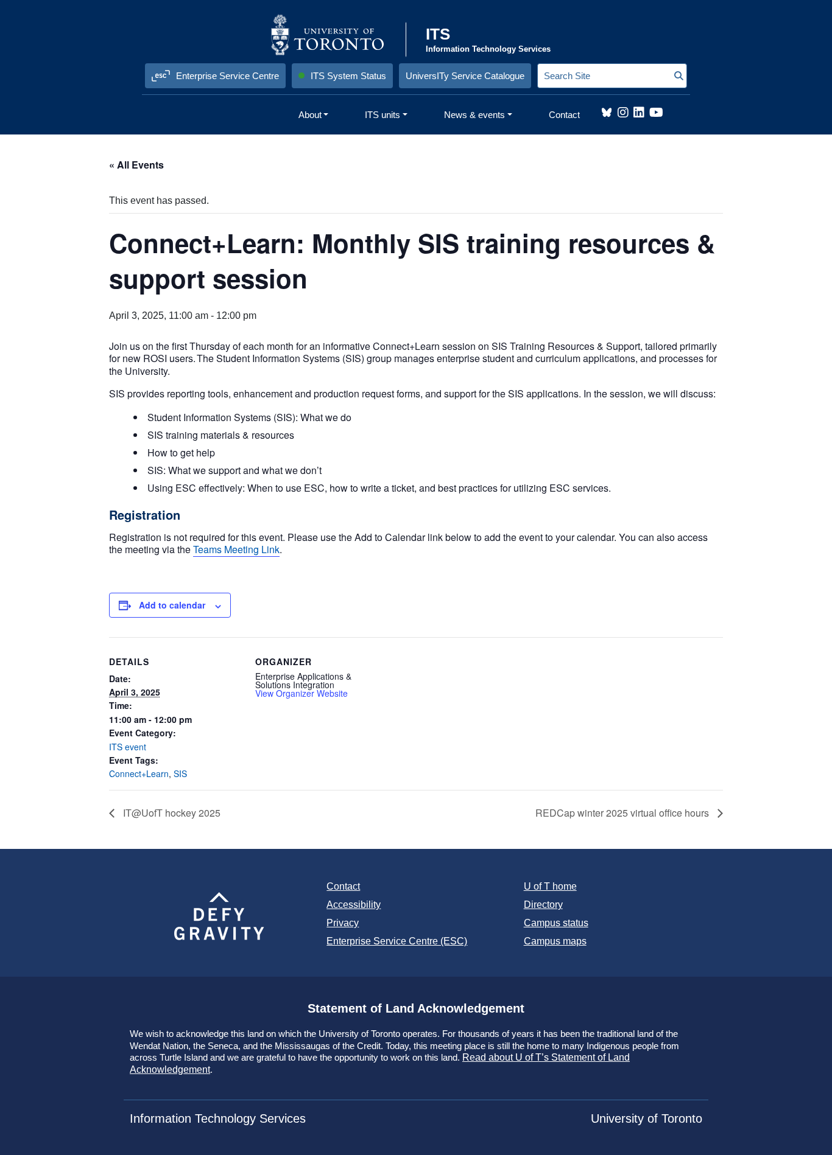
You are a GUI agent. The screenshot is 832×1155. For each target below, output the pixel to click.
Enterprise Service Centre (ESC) (396, 941)
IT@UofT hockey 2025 (170, 813)
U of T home (550, 886)
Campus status (556, 923)
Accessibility (353, 904)
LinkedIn (639, 112)
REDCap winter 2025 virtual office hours (623, 813)
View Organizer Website (301, 693)
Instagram (623, 112)
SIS (180, 773)
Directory (543, 904)
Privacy (342, 923)
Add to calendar (172, 605)
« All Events (136, 165)
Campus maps (555, 941)
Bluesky (606, 112)
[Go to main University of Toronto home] (337, 34)
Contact (343, 886)
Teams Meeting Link (236, 549)
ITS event (127, 747)
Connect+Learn (139, 773)
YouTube (656, 112)
